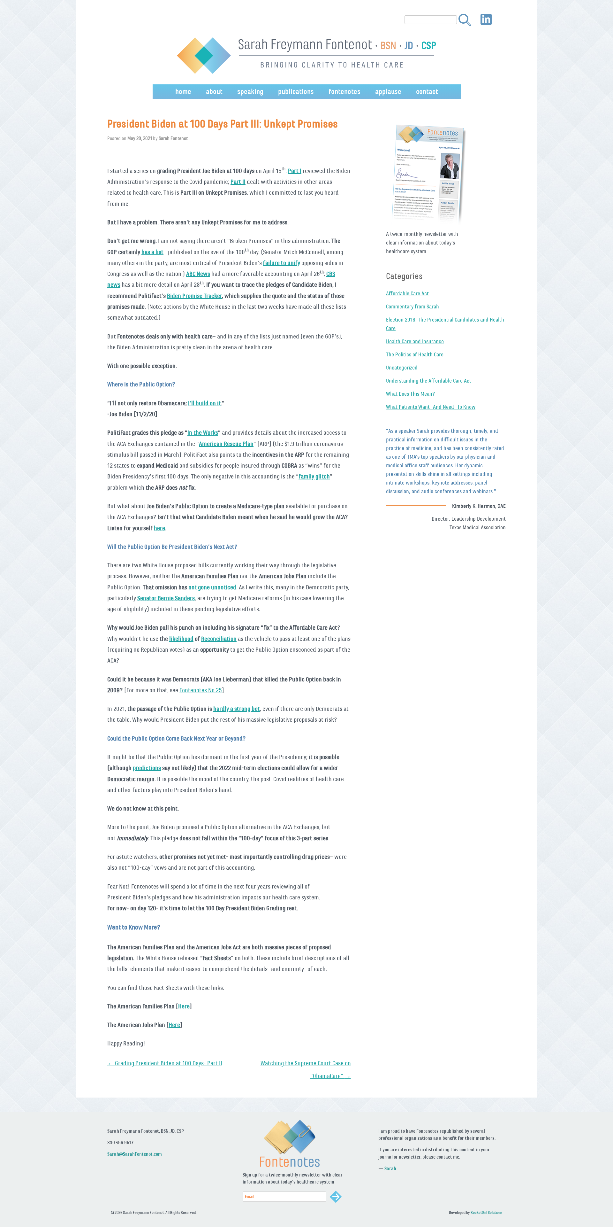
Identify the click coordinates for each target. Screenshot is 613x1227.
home (183, 92)
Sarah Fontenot (173, 138)
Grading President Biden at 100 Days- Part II (164, 1063)
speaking (250, 92)
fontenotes (344, 92)
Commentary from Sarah (412, 306)
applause (388, 92)
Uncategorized (402, 367)
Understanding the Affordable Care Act (428, 380)
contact (427, 92)
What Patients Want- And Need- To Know (430, 407)
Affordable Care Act (407, 293)
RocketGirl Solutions (486, 1212)
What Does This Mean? (410, 394)
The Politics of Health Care (414, 354)
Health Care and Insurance (415, 341)
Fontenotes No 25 (200, 690)
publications (296, 92)
